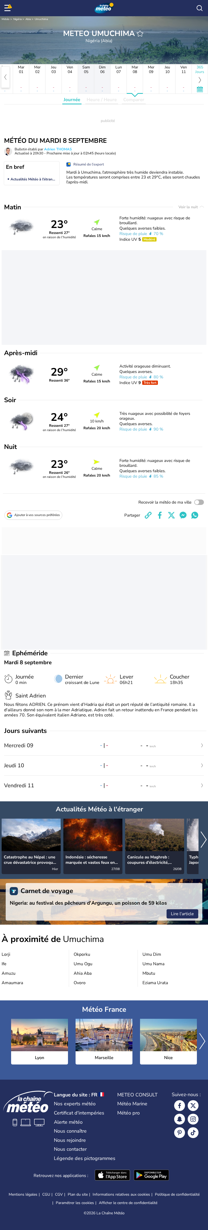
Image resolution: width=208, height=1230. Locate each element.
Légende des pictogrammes (84, 1158)
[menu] (8, 8)
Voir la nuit (188, 207)
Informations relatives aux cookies (121, 1194)
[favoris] (140, 33)
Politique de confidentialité (177, 1194)
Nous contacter (70, 1149)
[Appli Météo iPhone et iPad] (112, 1176)
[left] (5, 77)
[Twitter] (193, 1105)
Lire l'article (182, 914)
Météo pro (128, 1113)
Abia (28, 19)
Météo (5, 19)
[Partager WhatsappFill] (194, 515)
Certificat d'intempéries (79, 1113)
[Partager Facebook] (159, 515)
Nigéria (17, 19)
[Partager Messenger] (183, 515)
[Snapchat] (179, 1119)
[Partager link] (148, 515)
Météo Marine (132, 1103)
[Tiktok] (193, 1132)
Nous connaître (70, 1131)
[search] (199, 8)
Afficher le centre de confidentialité (128, 1203)
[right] (203, 840)
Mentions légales (23, 1194)
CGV (59, 1194)
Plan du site (78, 1194)
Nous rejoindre (70, 1140)
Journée (72, 100)
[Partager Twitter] (171, 515)
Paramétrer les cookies (75, 1203)
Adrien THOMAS (58, 149)
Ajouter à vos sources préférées (37, 515)
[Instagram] (193, 1119)
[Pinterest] (179, 1132)
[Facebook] (179, 1105)
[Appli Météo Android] (151, 1176)
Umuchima (41, 19)
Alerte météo (68, 1122)
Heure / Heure (102, 100)
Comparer (133, 100)
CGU (46, 1194)
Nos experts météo (75, 1103)
